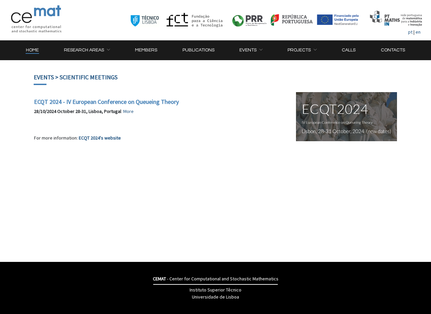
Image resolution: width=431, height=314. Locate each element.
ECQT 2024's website (100, 138)
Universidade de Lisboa (215, 297)
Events (44, 77)
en (418, 32)
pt (410, 32)
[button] (87, 50)
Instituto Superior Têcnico (215, 290)
